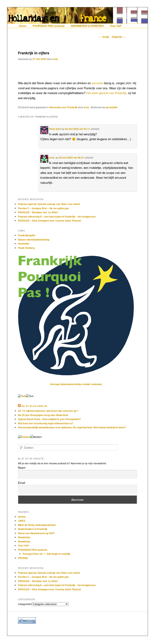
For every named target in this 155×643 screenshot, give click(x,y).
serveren (97, 83)
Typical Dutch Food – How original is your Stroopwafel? (49, 419)
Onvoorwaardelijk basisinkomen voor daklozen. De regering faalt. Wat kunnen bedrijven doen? (72, 427)
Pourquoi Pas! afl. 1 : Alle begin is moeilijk (46, 554)
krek (55, 59)
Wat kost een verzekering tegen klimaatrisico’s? (45, 423)
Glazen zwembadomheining (33, 239)
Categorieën (25, 604)
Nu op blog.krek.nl (35, 406)
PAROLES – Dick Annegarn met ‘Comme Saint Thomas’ (50, 220)
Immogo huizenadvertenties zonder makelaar (76, 384)
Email (21, 483)
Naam (22, 467)
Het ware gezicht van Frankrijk (106, 93)
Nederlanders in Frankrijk (32, 529)
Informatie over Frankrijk (63, 107)
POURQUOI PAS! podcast (48, 26)
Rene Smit (55, 129)
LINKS (21, 520)
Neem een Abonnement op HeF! (36, 533)
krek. (52, 157)
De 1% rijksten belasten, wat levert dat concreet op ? (48, 411)
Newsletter (24, 537)
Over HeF (115, 26)
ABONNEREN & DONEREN (87, 26)
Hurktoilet (23, 243)
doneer (22, 516)
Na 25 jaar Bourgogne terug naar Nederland (43, 415)
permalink (112, 107)
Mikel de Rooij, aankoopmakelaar (37, 525)
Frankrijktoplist (26, 235)
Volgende (118, 37)
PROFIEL (23, 558)
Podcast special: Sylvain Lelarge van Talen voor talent (49, 204)
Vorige (104, 37)
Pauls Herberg (26, 248)
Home (22, 26)
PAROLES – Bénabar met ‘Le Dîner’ (38, 212)
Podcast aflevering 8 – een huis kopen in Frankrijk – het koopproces (57, 216)
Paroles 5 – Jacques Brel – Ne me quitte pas (43, 208)
